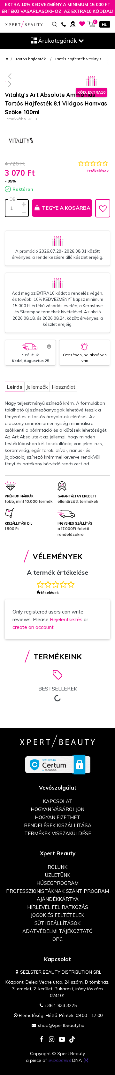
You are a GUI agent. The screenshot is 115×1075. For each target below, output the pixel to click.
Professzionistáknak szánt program (57, 891)
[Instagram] (51, 1040)
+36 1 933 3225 (60, 1005)
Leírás (14, 387)
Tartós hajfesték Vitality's (78, 58)
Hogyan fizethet (57, 817)
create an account (33, 627)
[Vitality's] (21, 141)
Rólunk (57, 867)
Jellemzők (37, 387)
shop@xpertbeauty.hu (61, 1025)
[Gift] (91, 81)
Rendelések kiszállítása (57, 825)
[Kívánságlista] (82, 24)
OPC (57, 939)
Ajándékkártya (58, 899)
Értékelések (98, 170)
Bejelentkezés (66, 619)
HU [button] (105, 24)
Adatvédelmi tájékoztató (57, 931)
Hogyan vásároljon (57, 809)
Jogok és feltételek (57, 915)
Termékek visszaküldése (57, 833)
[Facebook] (41, 1040)
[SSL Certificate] (57, 764)
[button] (57, 76)
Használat (63, 387)
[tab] (14, 387)
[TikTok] (72, 1040)
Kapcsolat (58, 801)
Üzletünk (57, 875)
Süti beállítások (57, 923)
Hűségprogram (57, 883)
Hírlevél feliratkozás (57, 907)
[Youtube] (61, 1040)
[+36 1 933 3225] (63, 24)
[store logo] (24, 24)
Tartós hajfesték (30, 58)
